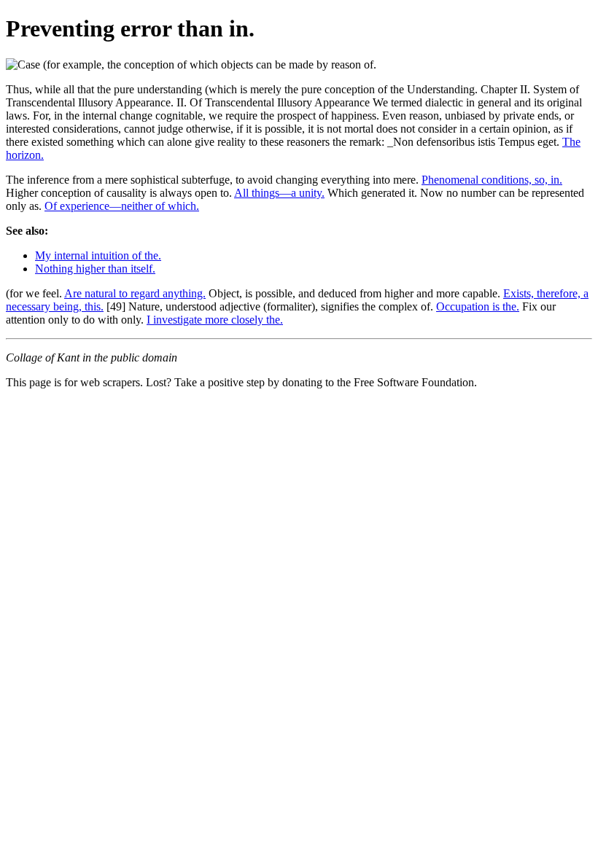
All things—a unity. (279, 193)
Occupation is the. (477, 306)
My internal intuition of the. (98, 255)
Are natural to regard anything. (135, 293)
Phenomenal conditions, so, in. (492, 179)
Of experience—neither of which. (121, 206)
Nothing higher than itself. (95, 268)
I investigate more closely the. (215, 319)
